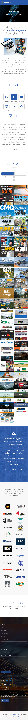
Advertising (15, 711)
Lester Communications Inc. (15, 708)
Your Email (3, 625)
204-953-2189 (8, 685)
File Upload (5, 694)
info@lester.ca (7, 674)
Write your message (6, 649)
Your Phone (4, 631)
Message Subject (5, 643)
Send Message (6, 666)
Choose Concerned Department (8, 637)
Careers (10, 711)
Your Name (3, 618)
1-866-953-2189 (9, 672)
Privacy (7, 711)
